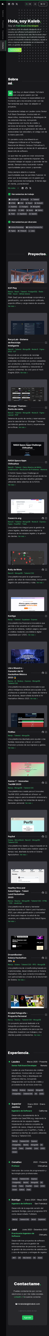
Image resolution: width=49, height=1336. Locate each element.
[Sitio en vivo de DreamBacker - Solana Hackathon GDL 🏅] (46, 958)
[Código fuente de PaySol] (43, 836)
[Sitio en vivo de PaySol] (46, 836)
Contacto (3, 45)
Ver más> (12, 306)
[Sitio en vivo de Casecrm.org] (46, 518)
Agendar (27, 1318)
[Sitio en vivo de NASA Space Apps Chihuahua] (46, 462)
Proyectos (3, 24)
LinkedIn (17, 1297)
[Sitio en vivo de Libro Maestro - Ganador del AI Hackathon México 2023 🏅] (46, 673)
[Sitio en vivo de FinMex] (46, 732)
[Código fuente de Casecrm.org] (43, 518)
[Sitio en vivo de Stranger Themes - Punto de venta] (46, 407)
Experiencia (3, 35)
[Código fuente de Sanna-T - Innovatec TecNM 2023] (43, 783)
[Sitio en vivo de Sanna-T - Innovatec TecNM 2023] (46, 783)
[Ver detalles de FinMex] (27, 716)
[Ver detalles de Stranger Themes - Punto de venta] (27, 390)
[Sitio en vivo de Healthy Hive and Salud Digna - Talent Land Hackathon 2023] (46, 893)
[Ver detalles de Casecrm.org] (27, 502)
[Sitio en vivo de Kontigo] (46, 616)
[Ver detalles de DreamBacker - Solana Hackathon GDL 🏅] (27, 939)
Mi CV (43, 4)
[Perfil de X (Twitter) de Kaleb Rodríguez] (17, 4)
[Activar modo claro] (35, 4)
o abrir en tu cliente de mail (28, 1311)
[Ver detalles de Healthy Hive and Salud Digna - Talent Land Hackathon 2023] (27, 872)
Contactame (15, 50)
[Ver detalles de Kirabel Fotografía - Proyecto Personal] (27, 997)
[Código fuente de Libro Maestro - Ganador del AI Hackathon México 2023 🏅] (43, 673)
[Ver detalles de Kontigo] (27, 600)
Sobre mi (3, 13)
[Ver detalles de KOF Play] (27, 272)
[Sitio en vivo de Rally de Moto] (46, 570)
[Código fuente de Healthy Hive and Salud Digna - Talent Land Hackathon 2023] (43, 893)
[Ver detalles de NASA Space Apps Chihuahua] (27, 445)
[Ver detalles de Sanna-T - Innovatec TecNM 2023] (27, 765)
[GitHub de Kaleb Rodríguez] (13, 4)
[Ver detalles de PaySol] (27, 821)
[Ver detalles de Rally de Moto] (27, 554)
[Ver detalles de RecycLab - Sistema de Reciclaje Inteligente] (27, 324)
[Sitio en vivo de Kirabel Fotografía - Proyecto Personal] (46, 1015)
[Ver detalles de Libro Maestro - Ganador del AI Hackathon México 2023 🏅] (27, 652)
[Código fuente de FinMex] (43, 732)
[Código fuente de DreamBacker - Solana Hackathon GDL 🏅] (43, 958)
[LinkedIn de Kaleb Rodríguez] (9, 4)
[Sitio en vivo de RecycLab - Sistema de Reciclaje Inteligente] (46, 343)
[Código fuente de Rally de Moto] (43, 570)
